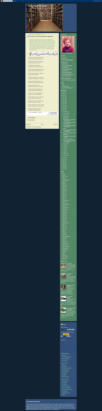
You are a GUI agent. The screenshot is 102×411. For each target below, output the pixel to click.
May (64, 148)
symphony (64, 243)
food (63, 197)
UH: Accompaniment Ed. (67, 65)
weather (63, 255)
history (63, 205)
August (65, 143)
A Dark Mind (65, 134)
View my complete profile (67, 59)
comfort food (64, 180)
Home (42, 124)
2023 (63, 96)
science (63, 234)
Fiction (63, 195)
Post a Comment (31, 119)
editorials (64, 190)
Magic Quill (64, 355)
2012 (63, 160)
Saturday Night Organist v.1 (67, 74)
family (63, 192)
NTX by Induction (65, 358)
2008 (63, 167)
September (65, 116)
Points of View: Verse (66, 75)
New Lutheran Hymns (66, 387)
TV (62, 253)
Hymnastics (64, 382)
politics (63, 227)
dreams (63, 188)
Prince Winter (64, 360)
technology (64, 248)
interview (64, 210)
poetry (55, 114)
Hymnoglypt (64, 384)
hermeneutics (64, 204)
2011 (63, 162)
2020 (63, 101)
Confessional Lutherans (66, 367)
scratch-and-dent (65, 236)
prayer (63, 229)
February (65, 153)
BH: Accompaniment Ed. (67, 72)
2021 (63, 100)
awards (63, 174)
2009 (63, 165)
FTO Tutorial (69, 263)
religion (63, 233)
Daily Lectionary (65, 369)
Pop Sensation (65, 391)
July (64, 145)
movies (63, 217)
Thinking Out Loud (65, 392)
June (64, 147)
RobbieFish (64, 58)
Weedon (63, 394)
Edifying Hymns (65, 67)
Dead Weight (65, 118)
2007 (63, 169)
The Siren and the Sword (68, 138)
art (62, 173)
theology (63, 250)
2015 (63, 110)
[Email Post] (49, 112)
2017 (63, 106)
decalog (63, 185)
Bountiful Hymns (65, 70)
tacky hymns (64, 246)
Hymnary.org (64, 373)
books (63, 176)
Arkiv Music (64, 366)
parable (63, 221)
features (63, 193)
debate (63, 183)
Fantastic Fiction (65, 371)
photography (64, 222)
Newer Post (28, 124)
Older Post (56, 124)
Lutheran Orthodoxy (66, 385)
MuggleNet (64, 374)
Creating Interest (65, 380)
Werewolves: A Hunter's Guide (69, 132)
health (63, 202)
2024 (63, 95)
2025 (63, 93)
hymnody (52, 114)
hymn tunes (64, 207)
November (65, 113)
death (63, 181)
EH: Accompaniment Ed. (67, 69)
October (65, 114)
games (63, 198)
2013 (63, 159)
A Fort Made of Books (37, 6)
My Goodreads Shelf (66, 356)
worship (63, 258)
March (64, 152)
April (64, 150)
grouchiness (64, 200)
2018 (63, 105)
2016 (63, 108)
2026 (63, 92)
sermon (63, 238)
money (63, 215)
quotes (63, 231)
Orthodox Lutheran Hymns (67, 389)
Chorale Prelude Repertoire (67, 87)
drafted (63, 186)
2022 (63, 98)
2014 (63, 157)
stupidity (63, 241)
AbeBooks (64, 364)
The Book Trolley (65, 86)
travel (63, 251)
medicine (64, 214)
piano (63, 224)
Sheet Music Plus (65, 376)
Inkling (64, 128)
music (63, 219)
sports (63, 239)
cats (63, 178)
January (65, 155)
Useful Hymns (65, 63)
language (64, 212)
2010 (63, 164)
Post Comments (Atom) (36, 126)
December (65, 111)
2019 (63, 103)
